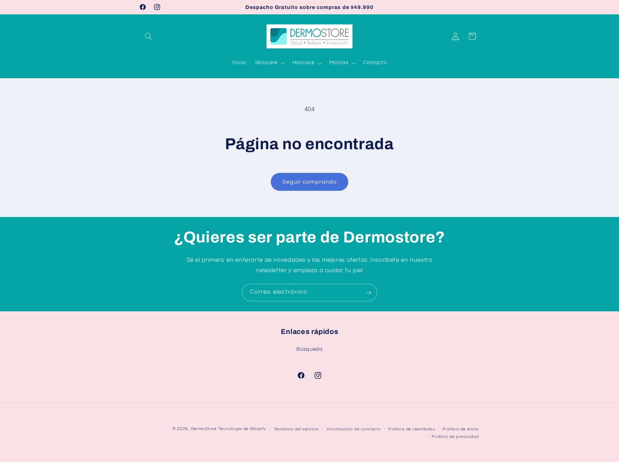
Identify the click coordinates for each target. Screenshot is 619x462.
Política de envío (461, 429)
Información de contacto (354, 429)
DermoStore (204, 429)
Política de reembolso (411, 429)
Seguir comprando (309, 182)
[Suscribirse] (368, 292)
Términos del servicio (296, 429)
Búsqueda (309, 349)
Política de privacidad (455, 437)
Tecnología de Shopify (242, 429)
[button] (148, 36)
